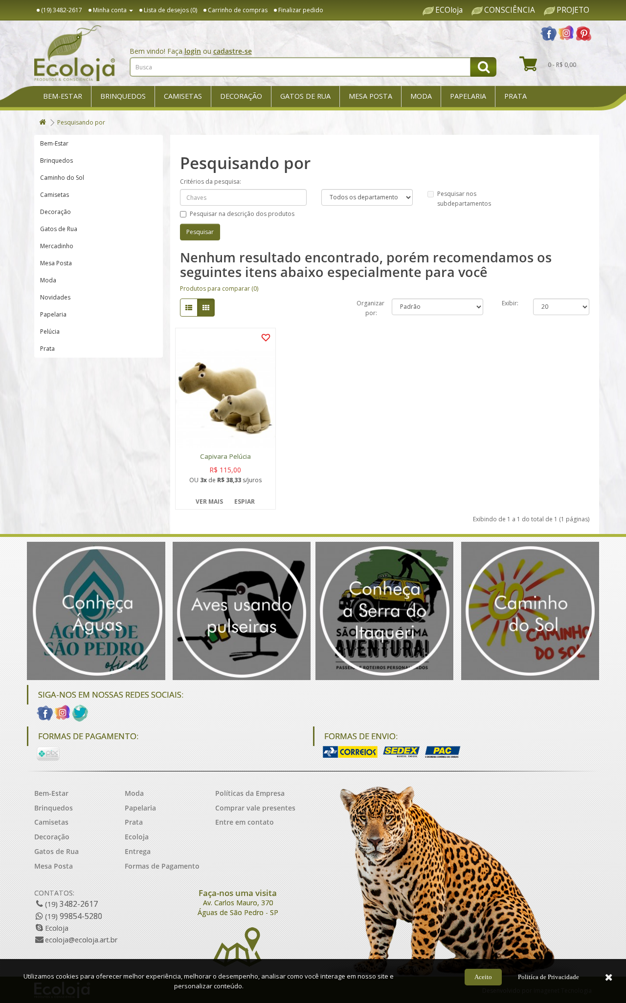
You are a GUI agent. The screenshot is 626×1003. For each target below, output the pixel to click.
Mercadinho (56, 246)
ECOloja (449, 10)
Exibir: (510, 303)
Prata (515, 96)
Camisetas (183, 96)
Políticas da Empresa (250, 793)
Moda (421, 96)
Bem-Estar (62, 96)
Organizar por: (367, 307)
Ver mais (209, 501)
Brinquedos (123, 96)
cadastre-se (232, 51)
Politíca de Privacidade (548, 977)
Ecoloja (137, 836)
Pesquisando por (81, 122)
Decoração (241, 96)
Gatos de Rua (305, 96)
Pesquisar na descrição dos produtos (242, 214)
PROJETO (573, 10)
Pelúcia (50, 331)
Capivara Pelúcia (225, 456)
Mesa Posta (370, 96)
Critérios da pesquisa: (210, 181)
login (192, 51)
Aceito (483, 977)
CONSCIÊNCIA (509, 10)
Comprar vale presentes (255, 807)
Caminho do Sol (62, 177)
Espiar (244, 501)
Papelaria (468, 96)
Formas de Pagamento (162, 866)
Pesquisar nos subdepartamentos (464, 199)
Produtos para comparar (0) (219, 288)
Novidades (55, 297)
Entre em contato (244, 822)
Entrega (138, 851)
